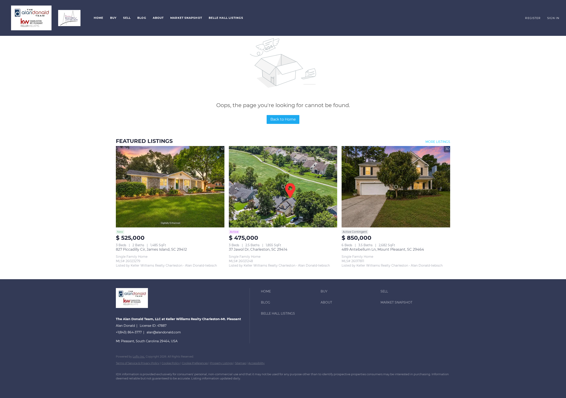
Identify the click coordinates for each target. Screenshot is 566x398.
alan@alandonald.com (164, 332)
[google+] (185, 386)
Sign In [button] (553, 18)
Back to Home (283, 119)
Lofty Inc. (139, 356)
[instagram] (159, 386)
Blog (141, 17)
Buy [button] (113, 17)
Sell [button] (127, 17)
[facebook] (121, 386)
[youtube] (172, 386)
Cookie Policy (171, 363)
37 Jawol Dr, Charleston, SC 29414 (258, 249)
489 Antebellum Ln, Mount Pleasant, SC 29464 (383, 249)
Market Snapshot (186, 17)
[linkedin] (134, 386)
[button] (31, 18)
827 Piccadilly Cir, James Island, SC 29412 (151, 249)
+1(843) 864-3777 (129, 332)
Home (98, 17)
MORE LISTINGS (437, 142)
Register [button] (533, 18)
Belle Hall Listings (226, 17)
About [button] (158, 17)
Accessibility (256, 363)
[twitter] (147, 386)
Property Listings (221, 363)
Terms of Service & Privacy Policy (137, 363)
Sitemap (240, 363)
